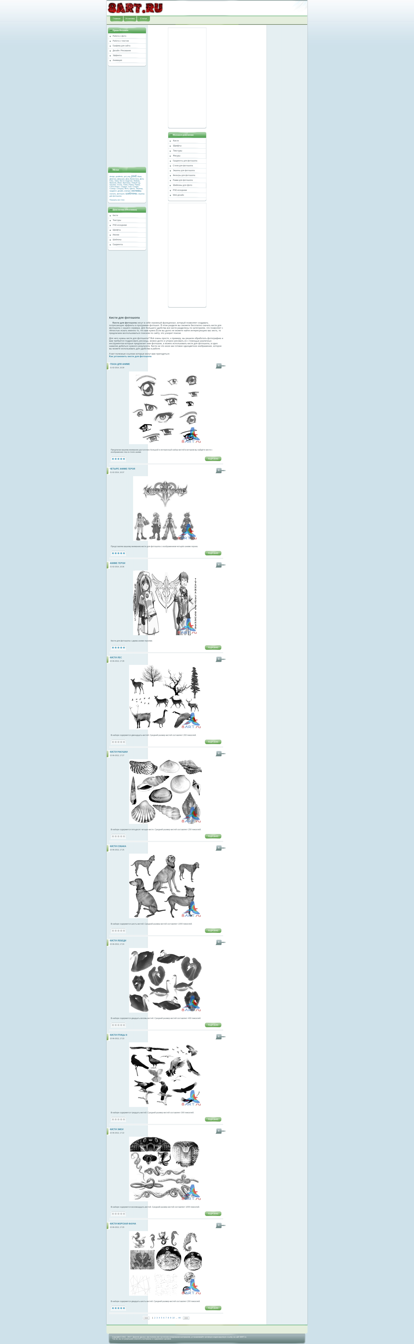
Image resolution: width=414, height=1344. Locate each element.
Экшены (139, 189)
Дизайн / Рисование (122, 50)
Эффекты (117, 55)
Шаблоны (117, 239)
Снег (130, 187)
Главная (116, 18)
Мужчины (127, 183)
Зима (116, 181)
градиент (113, 191)
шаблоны (131, 193)
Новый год (135, 183)
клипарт (127, 191)
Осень (119, 185)
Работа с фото (119, 36)
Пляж (125, 185)
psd (133, 176)
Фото (127, 189)
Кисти (115, 215)
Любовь (136, 181)
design (112, 176)
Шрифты (117, 230)
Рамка (131, 185)
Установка (130, 18)
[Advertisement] (235, 7)
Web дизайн (178, 195)
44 (179, 1318)
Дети (142, 179)
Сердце (124, 187)
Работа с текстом (121, 41)
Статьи (143, 18)
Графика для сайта (121, 46)
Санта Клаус (114, 187)
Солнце (112, 189)
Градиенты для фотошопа (185, 161)
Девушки (121, 179)
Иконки (116, 235)
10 (173, 1318)
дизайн (120, 191)
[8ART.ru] (135, 7)
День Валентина (132, 179)
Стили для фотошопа (183, 165)
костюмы (136, 191)
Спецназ (120, 189)
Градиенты (118, 244)
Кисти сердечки (126, 181)
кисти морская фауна (123, 1224)
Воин (139, 176)
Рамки (137, 185)
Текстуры (117, 220)
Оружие (112, 185)
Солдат (135, 187)
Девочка (112, 179)
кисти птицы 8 (118, 1035)
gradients (119, 176)
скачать (112, 194)
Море (119, 183)
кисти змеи (116, 1129)
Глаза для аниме (120, 364)
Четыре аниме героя (122, 469)
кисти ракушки (119, 752)
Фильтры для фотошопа (184, 175)
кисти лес (116, 657)
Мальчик (112, 183)
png (128, 176)
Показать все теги (116, 200)
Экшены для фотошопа (184, 170)
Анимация (117, 60)
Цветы (132, 189)
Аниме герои (117, 563)
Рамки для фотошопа (183, 180)
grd (125, 176)
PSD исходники (120, 225)
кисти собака (118, 846)
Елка (111, 181)
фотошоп (121, 194)
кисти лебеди (118, 941)
